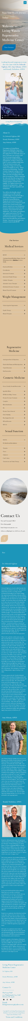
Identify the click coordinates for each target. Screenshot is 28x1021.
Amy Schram (16, 67)
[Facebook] (4, 999)
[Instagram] (7, 999)
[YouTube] (10, 999)
